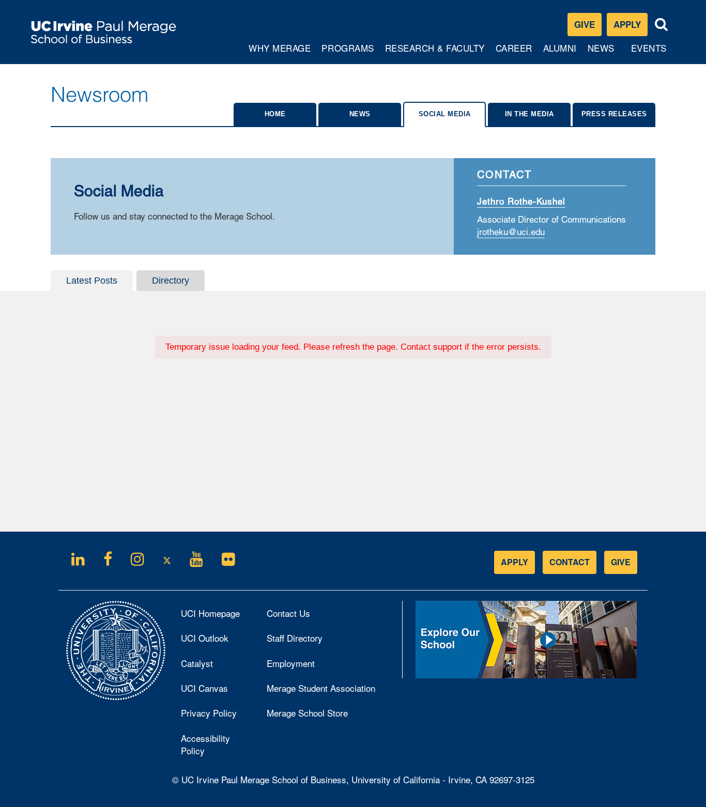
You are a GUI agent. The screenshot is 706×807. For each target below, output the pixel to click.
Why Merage (279, 52)
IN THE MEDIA (529, 114)
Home (275, 114)
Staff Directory (295, 637)
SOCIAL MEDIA (445, 114)
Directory (170, 280)
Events (649, 47)
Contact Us (288, 613)
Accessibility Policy (205, 744)
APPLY (514, 562)
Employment (291, 663)
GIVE (621, 562)
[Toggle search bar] (662, 24)
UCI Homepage (216, 616)
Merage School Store (321, 715)
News (601, 47)
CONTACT (569, 562)
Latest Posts (91, 280)
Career (515, 52)
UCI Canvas (216, 691)
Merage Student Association (321, 687)
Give (584, 24)
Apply (630, 27)
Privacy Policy (216, 715)
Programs (348, 52)
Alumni (561, 52)
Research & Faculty (435, 52)
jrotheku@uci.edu (511, 233)
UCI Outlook (216, 640)
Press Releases (614, 114)
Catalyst (211, 666)
